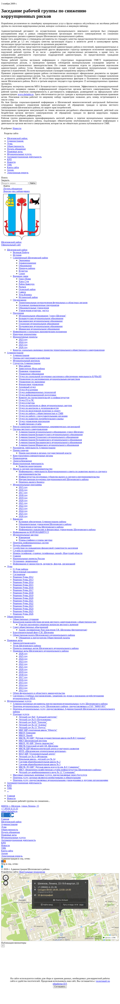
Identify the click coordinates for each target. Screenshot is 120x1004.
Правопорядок (20, 458)
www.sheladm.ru (26, 94)
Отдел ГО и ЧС (26, 400)
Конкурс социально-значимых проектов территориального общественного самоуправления (58, 350)
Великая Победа (21, 252)
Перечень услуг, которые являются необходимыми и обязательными (47, 777)
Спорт (22, 273)
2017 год (23, 492)
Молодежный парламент (25, 571)
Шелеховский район (17, 250)
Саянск (22, 292)
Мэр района (25, 366)
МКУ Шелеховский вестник (33, 740)
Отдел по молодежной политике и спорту (40, 410)
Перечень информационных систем (31, 542)
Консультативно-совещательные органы (33, 455)
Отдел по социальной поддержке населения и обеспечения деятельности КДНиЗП (60, 376)
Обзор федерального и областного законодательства (39, 693)
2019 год (23, 498)
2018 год (23, 495)
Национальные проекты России (29, 558)
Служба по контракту (23, 550)
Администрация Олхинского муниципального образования (48, 437)
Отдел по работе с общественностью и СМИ (41, 413)
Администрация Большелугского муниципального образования (51, 434)
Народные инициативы (24, 334)
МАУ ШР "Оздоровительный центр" (37, 754)
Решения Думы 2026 (23, 614)
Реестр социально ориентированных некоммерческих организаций (46, 426)
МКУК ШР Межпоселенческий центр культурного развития (49, 748)
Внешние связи (20, 276)
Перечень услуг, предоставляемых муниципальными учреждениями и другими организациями (60, 780)
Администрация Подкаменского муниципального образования (50, 440)
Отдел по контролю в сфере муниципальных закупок (45, 405)
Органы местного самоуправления (30, 429)
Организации (19, 300)
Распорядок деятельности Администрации (34, 447)
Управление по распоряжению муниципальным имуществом (49, 379)
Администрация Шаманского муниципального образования (49, 445)
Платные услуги (21, 714)
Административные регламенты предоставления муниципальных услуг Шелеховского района (60, 703)
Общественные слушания (25, 619)
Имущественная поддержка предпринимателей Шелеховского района (54, 479)
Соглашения (19, 574)
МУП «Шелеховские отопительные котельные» (42, 751)
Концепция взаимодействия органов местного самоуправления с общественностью (54, 622)
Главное (17, 556)
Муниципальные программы (27, 484)
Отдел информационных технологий (37, 392)
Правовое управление (30, 371)
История (17, 255)
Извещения (24, 537)
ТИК (9, 788)
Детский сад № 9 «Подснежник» (35, 719)
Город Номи (25, 279)
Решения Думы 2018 (23, 593)
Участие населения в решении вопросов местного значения (48, 624)
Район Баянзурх (27, 284)
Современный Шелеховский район (30, 257)
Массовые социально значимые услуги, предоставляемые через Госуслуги (50, 775)
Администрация (15, 352)
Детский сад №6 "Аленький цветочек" (38, 717)
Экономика (24, 260)
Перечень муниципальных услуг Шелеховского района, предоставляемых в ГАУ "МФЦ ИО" (59, 706)
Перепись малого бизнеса (31, 482)
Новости (17, 128)
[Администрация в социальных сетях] (2, 861)
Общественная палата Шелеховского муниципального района (44, 635)
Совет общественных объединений (30, 627)
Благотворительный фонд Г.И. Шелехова (33, 632)
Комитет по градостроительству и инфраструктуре (44, 397)
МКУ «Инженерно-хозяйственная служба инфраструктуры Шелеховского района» (60, 769)
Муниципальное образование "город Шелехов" (42, 315)
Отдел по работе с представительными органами (43, 416)
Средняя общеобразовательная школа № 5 (39, 764)
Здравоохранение (27, 263)
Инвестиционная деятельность (28, 463)
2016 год (23, 490)
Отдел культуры (27, 403)
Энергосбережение (22, 461)
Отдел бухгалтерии (28, 389)
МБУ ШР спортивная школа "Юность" (38, 730)
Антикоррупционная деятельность (24, 783)
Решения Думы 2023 (23, 606)
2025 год (23, 345)
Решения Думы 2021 (23, 600)
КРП (9, 785)
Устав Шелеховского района (27, 645)
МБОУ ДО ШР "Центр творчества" (36, 743)
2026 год (23, 347)
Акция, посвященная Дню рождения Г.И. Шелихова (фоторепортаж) (53, 630)
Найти (32, 183)
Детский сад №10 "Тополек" (33, 722)
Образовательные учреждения (34, 308)
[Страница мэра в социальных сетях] (2, 866)
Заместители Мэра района (32, 368)
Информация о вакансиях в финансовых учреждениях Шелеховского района (57, 529)
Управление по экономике (32, 381)
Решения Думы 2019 (23, 595)
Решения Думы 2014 (23, 582)
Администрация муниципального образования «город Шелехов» (51, 432)
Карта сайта (7, 850)
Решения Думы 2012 (23, 577)
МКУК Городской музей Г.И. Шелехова (38, 746)
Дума (9, 566)
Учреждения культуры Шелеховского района (41, 527)
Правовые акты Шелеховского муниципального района (41, 651)
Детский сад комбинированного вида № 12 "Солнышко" (47, 772)
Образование (25, 265)
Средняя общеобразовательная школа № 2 (39, 761)
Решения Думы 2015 (23, 585)
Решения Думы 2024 (23, 608)
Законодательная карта (24, 643)
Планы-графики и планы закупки (35, 540)
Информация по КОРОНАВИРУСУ (31, 532)
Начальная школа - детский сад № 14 (37, 759)
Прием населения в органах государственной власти (45, 453)
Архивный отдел (27, 387)
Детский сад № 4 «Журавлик (33, 756)
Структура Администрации (27, 363)
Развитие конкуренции (30, 466)
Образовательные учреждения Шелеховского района (45, 524)
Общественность (15, 616)
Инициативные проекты (25, 337)
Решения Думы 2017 (23, 590)
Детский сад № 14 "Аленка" (33, 725)
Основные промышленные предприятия (39, 305)
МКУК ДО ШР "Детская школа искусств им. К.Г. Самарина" (49, 767)
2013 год (23, 688)
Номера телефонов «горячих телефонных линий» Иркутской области (47, 553)
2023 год (23, 339)
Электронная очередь (12, 856)
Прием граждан (21, 450)
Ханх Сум (24, 281)
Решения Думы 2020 (23, 598)
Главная (5, 819)
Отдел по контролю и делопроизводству (39, 408)
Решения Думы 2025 (23, 611)
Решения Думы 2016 (23, 587)
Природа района (27, 268)
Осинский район (27, 289)
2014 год (23, 685)
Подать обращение (22, 545)
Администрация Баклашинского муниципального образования (50, 442)
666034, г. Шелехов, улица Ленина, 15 (20, 806)
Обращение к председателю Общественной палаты (44, 637)
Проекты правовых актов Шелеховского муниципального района (46, 648)
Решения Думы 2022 (23, 603)
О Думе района (20, 569)
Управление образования (31, 374)
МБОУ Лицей (25, 735)
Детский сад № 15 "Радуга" (32, 727)
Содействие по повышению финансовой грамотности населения (45, 548)
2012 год (23, 690)
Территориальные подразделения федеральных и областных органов (53, 302)
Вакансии (18, 519)
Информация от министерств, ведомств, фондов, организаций (44, 564)
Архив (4, 853)
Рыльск (22, 286)
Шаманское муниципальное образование (39, 329)
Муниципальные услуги (19, 701)
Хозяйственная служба (30, 424)
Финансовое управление (31, 384)
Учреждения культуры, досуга (34, 310)
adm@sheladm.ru (9, 811)
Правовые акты (15, 640)
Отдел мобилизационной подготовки (37, 395)
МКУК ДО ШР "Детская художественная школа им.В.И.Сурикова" (52, 738)
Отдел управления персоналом (34, 421)
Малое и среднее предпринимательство (32, 469)
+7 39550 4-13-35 (9, 808)
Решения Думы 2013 (23, 579)
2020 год (23, 500)
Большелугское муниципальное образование (41, 318)
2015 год (23, 487)
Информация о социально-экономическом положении (40, 331)
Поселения (18, 313)
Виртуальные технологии (32, 872)
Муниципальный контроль (26, 360)
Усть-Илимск (25, 294)
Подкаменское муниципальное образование (41, 326)
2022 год (23, 505)
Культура (23, 271)
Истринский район (28, 297)
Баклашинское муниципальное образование (41, 321)
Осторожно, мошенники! (25, 561)
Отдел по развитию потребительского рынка (41, 418)
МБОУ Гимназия (27, 732)
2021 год (23, 503)
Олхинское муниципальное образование (39, 323)
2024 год (23, 342)
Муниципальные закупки (25, 535)
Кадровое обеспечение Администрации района (42, 521)
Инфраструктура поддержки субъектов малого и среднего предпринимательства (59, 476)
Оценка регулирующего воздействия (31, 358)
